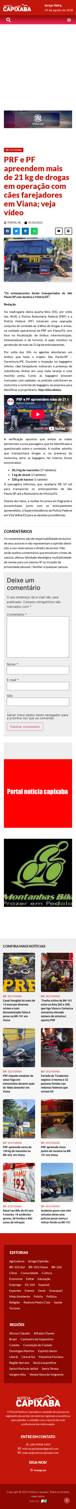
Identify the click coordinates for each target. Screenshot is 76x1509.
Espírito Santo (47, 1351)
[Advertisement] (38, 64)
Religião (14, 1302)
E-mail (13, 679)
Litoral (13, 1357)
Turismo (14, 1308)
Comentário (17, 614)
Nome (12, 664)
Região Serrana (19, 1362)
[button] (69, 20)
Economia (15, 1279)
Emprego (15, 1284)
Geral (41, 1290)
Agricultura (16, 1261)
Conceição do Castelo (37, 1345)
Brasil (13, 1339)
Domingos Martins (21, 1351)
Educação (44, 1279)
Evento (29, 1290)
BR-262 (56, 1267)
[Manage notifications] (67, 1500)
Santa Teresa (50, 1368)
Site (9, 695)
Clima (13, 1273)
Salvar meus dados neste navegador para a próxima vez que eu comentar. (37, 716)
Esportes (15, 1290)
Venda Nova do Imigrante (46, 1374)
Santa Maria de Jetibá (23, 1368)
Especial (43, 1284)
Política (51, 1296)
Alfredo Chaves (44, 1333)
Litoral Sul (28, 1357)
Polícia (38, 1296)
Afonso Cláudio (19, 1333)
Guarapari (56, 1290)
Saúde (58, 1302)
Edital (30, 1279)
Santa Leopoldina (44, 1362)
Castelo (14, 1345)
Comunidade (29, 1273)
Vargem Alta (17, 1374)
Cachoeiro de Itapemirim (37, 1339)
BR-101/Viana (38, 1267)
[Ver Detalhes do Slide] (38, 119)
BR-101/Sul (17, 1267)
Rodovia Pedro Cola (37, 1302)
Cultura (47, 1273)
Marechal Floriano (51, 1357)
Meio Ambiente (19, 1296)
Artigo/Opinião (38, 1261)
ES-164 (30, 1284)
